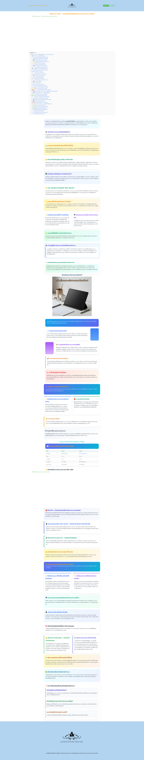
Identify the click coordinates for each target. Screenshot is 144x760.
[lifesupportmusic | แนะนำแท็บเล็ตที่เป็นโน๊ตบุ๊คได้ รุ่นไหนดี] (72, 5)
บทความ (46, 5)
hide (35, 52)
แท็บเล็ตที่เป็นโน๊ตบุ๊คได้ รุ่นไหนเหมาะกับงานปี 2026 (37, 5)
